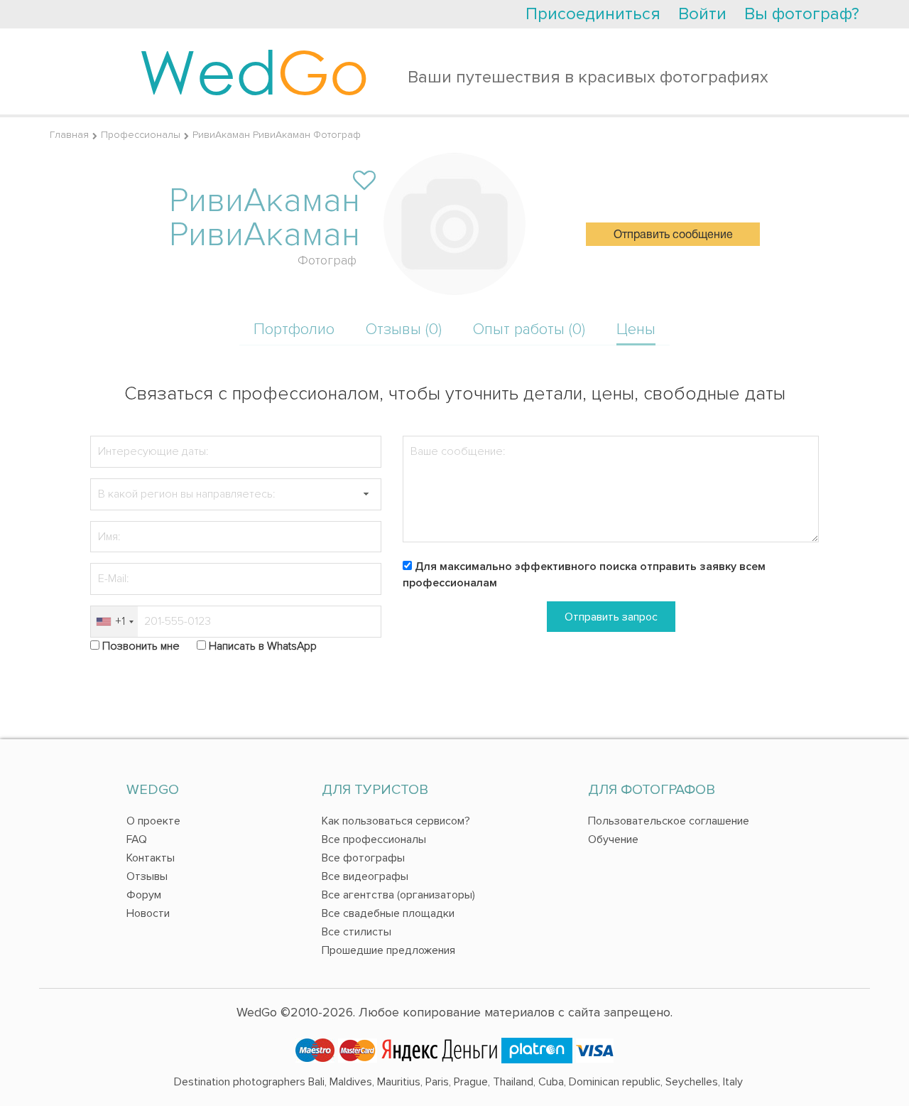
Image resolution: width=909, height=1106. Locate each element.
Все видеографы (365, 876)
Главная (69, 135)
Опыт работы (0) (529, 329)
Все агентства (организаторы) (398, 895)
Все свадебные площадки (388, 913)
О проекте (153, 821)
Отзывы (147, 876)
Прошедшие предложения (388, 950)
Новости (148, 913)
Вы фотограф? (801, 14)
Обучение (613, 839)
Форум (143, 895)
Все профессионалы (374, 839)
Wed (253, 71)
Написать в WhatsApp (263, 646)
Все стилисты (356, 932)
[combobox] (114, 621)
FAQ (136, 839)
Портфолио (294, 329)
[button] (366, 494)
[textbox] (235, 494)
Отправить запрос (611, 617)
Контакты (150, 858)
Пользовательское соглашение (668, 821)
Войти (702, 14)
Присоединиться (593, 14)
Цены (635, 329)
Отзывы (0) (404, 329)
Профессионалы (140, 135)
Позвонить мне (141, 646)
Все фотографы (363, 858)
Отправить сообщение (673, 235)
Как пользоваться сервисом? (396, 821)
